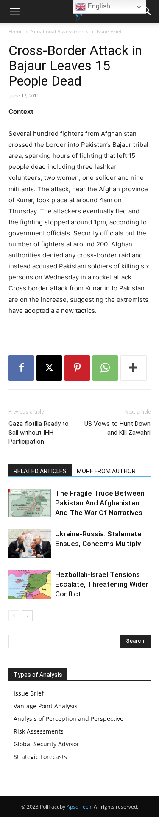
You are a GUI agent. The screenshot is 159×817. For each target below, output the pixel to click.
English (98, 6)
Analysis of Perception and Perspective (68, 719)
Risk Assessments (39, 731)
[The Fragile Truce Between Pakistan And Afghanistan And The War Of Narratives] (29, 503)
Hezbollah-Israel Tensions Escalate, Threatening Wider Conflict (101, 584)
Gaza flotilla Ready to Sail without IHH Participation (38, 432)
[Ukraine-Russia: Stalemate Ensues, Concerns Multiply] (29, 543)
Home (15, 31)
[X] (49, 368)
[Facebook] (21, 368)
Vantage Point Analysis (46, 706)
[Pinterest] (77, 368)
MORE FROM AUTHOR (106, 471)
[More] (133, 368)
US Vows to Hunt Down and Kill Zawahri (117, 428)
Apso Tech (79, 806)
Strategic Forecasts (40, 757)
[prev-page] (13, 615)
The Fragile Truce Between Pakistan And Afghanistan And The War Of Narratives (100, 503)
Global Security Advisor (46, 744)
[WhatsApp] (105, 368)
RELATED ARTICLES (40, 471)
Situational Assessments (60, 31)
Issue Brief (109, 31)
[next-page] (27, 615)
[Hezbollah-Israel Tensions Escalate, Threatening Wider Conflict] (29, 584)
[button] (14, 11)
